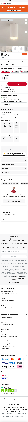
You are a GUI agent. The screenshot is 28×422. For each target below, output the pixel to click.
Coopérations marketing (7, 324)
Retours (3, 305)
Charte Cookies (5, 348)
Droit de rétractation (7, 291)
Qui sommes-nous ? (6, 317)
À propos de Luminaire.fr (9, 315)
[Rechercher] (24, 3)
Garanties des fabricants (7, 300)
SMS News (3, 322)
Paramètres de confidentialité (10, 407)
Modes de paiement (6, 308)
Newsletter (4, 320)
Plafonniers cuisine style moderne (10, 183)
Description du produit (8, 164)
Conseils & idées (12, 336)
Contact (3, 298)
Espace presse (5, 334)
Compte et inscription (7, 310)
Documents (5, 172)
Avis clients (5, 168)
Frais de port (4, 303)
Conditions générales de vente (9, 344)
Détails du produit (7, 160)
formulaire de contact (17, 276)
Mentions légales (5, 351)
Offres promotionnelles (7, 327)
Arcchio (16, 114)
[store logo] (8, 3)
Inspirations (4, 336)
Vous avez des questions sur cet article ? (15, 154)
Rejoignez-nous (5, 329)
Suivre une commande (7, 296)
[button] (3, 49)
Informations (5, 341)
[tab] (14, 299)
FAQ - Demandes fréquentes (9, 293)
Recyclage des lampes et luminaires (14, 411)
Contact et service (7, 288)
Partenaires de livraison (9, 372)
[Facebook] (10, 404)
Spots (4, 16)
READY (13, 10)
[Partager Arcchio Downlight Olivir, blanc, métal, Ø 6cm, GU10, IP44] (26, 23)
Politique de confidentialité (8, 346)
